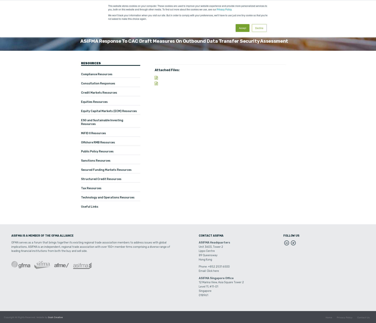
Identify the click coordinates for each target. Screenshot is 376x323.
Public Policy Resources (97, 151)
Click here (213, 271)
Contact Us (363, 317)
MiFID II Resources (93, 133)
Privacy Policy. (224, 9)
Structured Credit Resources (101, 179)
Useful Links (89, 206)
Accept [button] (242, 28)
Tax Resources (91, 188)
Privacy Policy (344, 317)
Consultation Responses (98, 83)
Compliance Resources (96, 74)
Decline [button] (259, 28)
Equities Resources (94, 102)
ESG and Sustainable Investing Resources (102, 122)
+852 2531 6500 (219, 266)
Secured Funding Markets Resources (106, 170)
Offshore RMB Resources (98, 142)
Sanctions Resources (95, 160)
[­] (286, 244)
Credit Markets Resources (99, 92)
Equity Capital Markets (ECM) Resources (109, 111)
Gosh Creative (55, 317)
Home (329, 317)
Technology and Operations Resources (108, 197)
